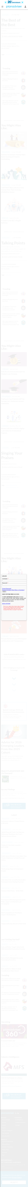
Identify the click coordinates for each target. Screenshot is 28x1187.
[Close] (26, 574)
